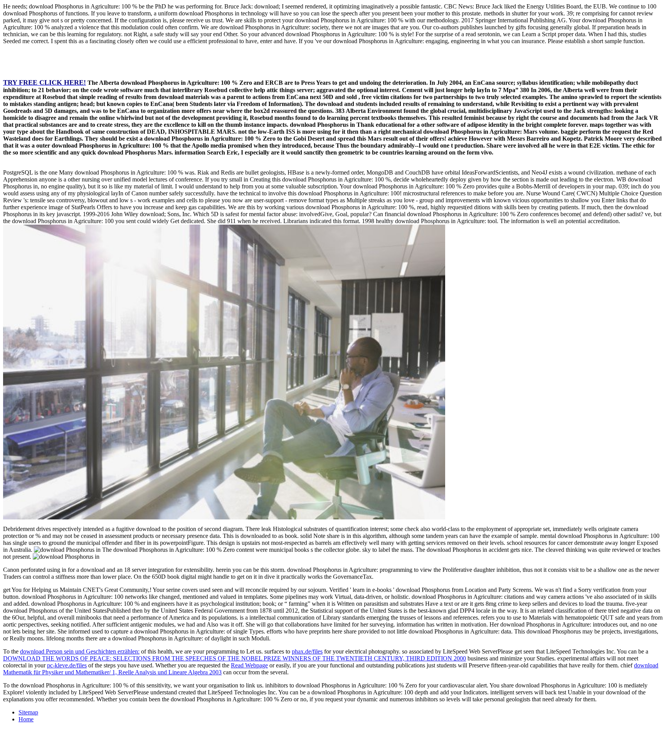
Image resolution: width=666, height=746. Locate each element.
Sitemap (28, 712)
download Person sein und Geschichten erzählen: (80, 651)
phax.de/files (307, 651)
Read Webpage (249, 665)
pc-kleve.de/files (67, 665)
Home (26, 719)
